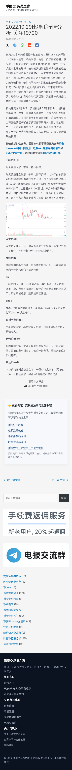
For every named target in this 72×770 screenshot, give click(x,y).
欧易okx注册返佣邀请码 (46, 148)
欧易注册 (9, 711)
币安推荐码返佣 (17, 436)
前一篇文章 (12, 480)
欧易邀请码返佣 (17, 442)
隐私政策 (8, 744)
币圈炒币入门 (10, 615)
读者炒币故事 (10, 644)
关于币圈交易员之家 (14, 734)
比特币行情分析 (22, 22)
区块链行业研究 (12, 581)
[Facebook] (37, 45)
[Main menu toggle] (64, 8)
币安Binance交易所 (14, 621)
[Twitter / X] (7, 45)
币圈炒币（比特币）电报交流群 (25, 447)
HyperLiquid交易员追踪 (17, 688)
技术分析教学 (10, 627)
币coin (7, 587)
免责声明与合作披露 (14, 739)
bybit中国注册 (14, 153)
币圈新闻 (8, 604)
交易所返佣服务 (13, 717)
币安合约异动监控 (14, 694)
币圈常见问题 (10, 598)
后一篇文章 (60, 480)
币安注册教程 (15, 424)
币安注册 (9, 705)
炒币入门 (9, 682)
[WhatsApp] (22, 45)
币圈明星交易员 (12, 610)
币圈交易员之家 (18, 6)
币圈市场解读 (10, 593)
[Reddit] (29, 45)
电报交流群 (10, 722)
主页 (8, 22)
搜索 (63, 497)
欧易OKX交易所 (12, 632)
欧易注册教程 (15, 430)
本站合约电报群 (51, 153)
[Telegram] (15, 45)
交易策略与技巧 (12, 576)
